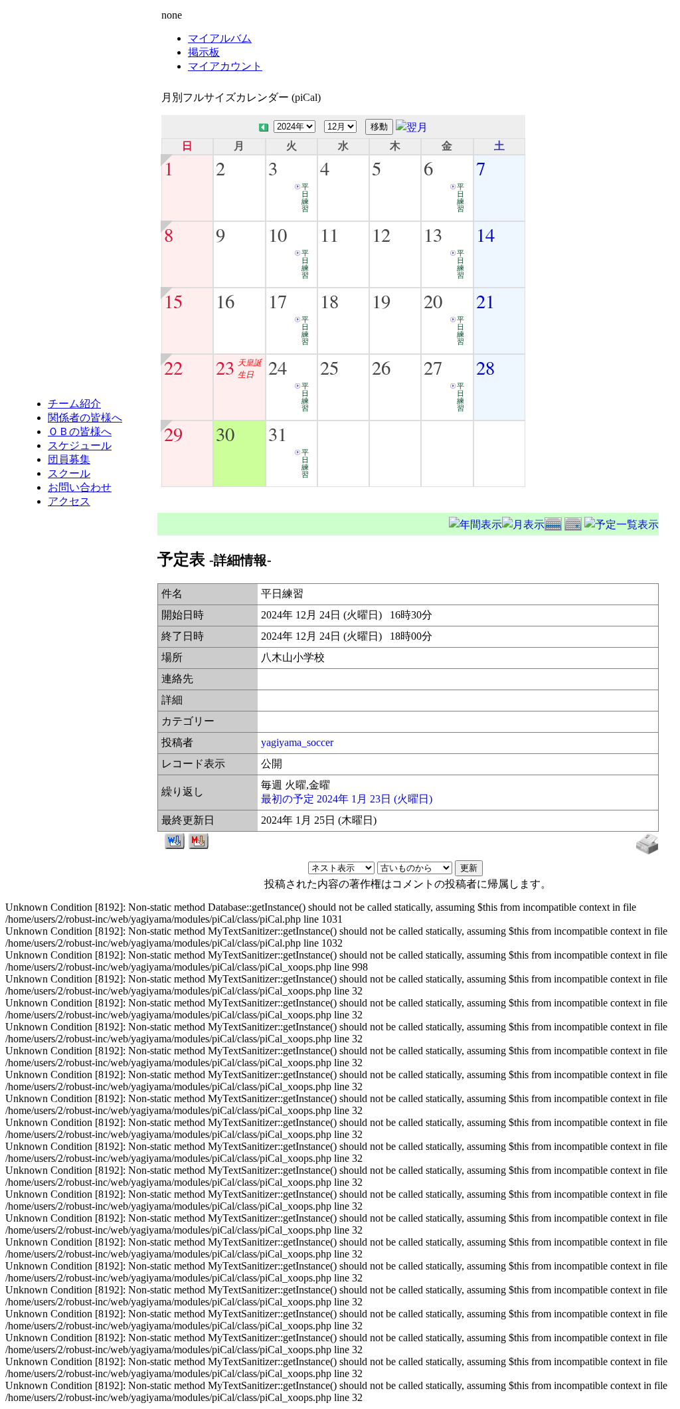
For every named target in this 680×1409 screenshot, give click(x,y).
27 (433, 367)
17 (277, 301)
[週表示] (554, 522)
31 (277, 433)
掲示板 (204, 52)
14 (485, 234)
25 (329, 367)
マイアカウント (225, 66)
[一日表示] (574, 522)
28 (485, 367)
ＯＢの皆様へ (80, 431)
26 (381, 367)
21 (485, 301)
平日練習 (305, 198)
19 (381, 301)
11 (329, 234)
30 (225, 433)
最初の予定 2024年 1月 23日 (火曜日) (346, 798)
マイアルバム (220, 38)
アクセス (69, 501)
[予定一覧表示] (621, 522)
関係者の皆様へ (85, 417)
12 (381, 234)
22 (173, 367)
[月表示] (523, 522)
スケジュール (80, 445)
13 (433, 234)
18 (329, 301)
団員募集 (69, 459)
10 (277, 234)
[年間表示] (475, 522)
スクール (69, 473)
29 (173, 433)
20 (433, 301)
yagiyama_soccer (297, 742)
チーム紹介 (74, 403)
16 (225, 301)
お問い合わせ (80, 487)
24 (277, 367)
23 (225, 367)
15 (173, 301)
